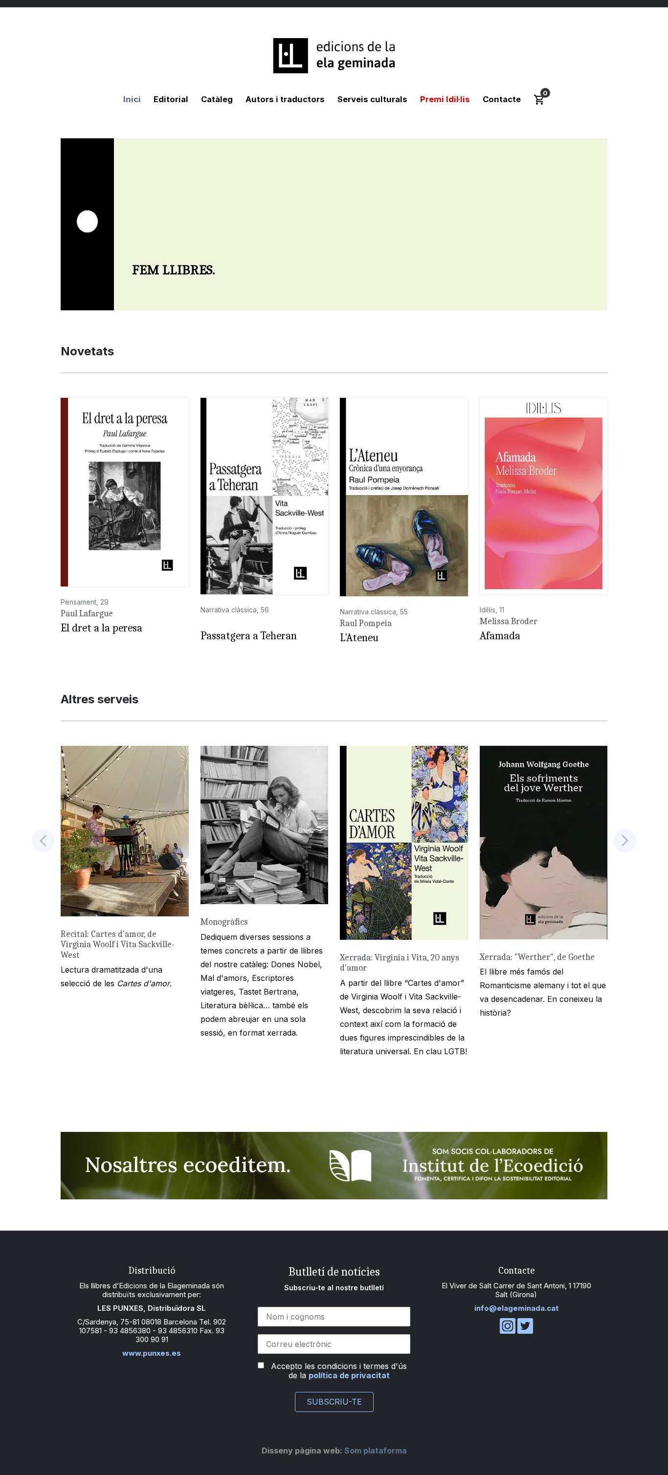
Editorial (171, 99)
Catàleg (217, 99)
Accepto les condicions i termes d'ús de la (339, 1371)
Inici (132, 99)
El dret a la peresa (101, 628)
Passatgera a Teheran (248, 635)
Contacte (502, 99)
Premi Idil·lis (445, 99)
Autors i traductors (285, 99)
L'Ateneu (359, 637)
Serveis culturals (372, 99)
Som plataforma (334, 1450)
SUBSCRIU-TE (334, 1402)
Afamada (500, 635)
